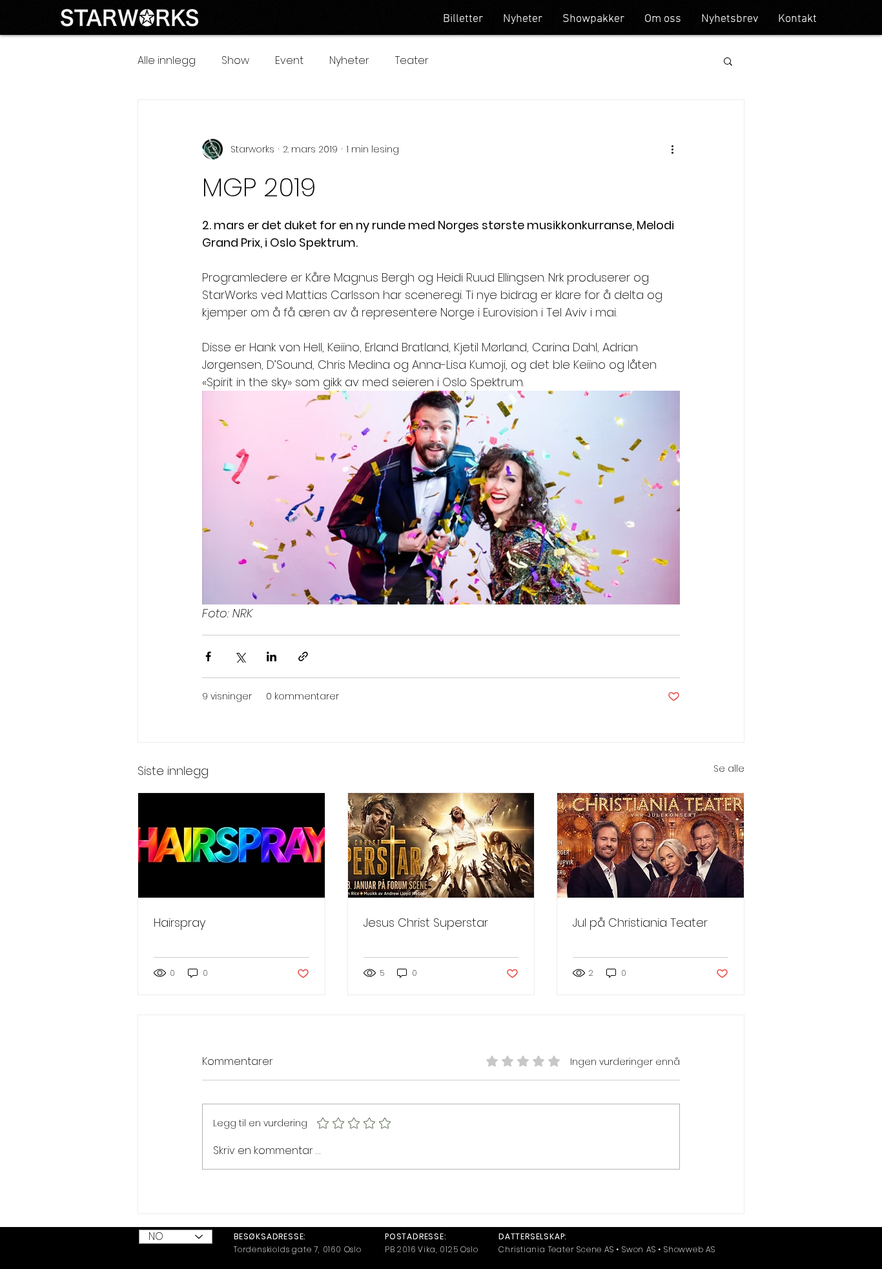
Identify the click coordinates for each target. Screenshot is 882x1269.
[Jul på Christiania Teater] (650, 845)
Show (235, 61)
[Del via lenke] (303, 656)
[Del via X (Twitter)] (240, 656)
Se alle (728, 768)
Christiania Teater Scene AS (556, 1249)
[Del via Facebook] (208, 656)
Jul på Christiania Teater (640, 922)
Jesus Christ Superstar (426, 922)
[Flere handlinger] (672, 149)
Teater (412, 61)
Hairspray (179, 922)
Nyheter (349, 61)
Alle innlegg (167, 61)
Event (289, 61)
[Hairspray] (231, 845)
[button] (728, 61)
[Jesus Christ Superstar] (441, 845)
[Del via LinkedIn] (271, 656)
